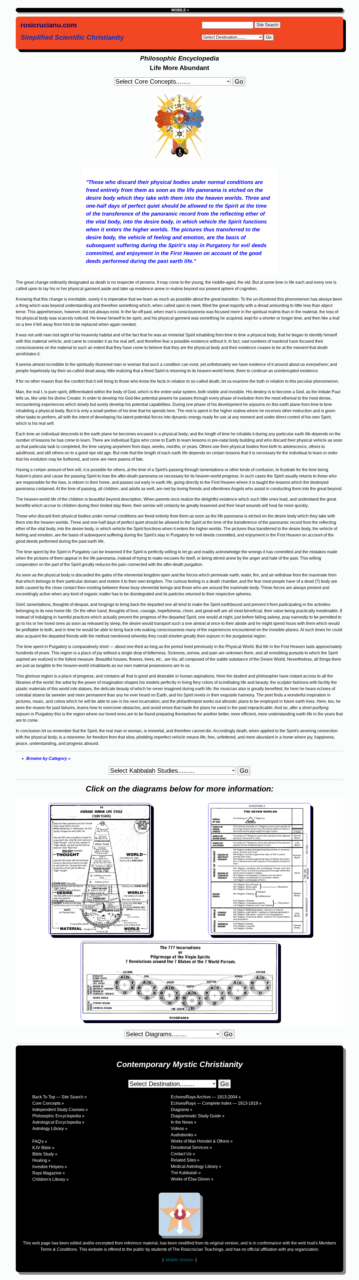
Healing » (41, 1160)
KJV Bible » (43, 1147)
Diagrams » (181, 1109)
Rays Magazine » (48, 1173)
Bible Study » (44, 1154)
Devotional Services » (191, 1147)
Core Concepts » (48, 1103)
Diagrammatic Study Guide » (197, 1116)
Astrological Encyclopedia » (58, 1122)
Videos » (179, 1128)
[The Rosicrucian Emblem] (179, 1214)
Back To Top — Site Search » (59, 1097)
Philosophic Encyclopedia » (58, 1116)
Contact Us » (183, 1154)
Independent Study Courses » (60, 1109)
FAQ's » (39, 1141)
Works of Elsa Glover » (192, 1179)
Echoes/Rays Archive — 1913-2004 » (206, 1097)
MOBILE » (179, 10)
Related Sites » (185, 1160)
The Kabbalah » (186, 1173)
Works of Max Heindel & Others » (202, 1141)
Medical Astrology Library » (196, 1166)
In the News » (183, 1122)
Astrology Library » (49, 1128)
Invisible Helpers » (49, 1166)
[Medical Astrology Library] (95, 1135)
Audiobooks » (184, 1135)
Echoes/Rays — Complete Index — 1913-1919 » (216, 1103)
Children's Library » (50, 1179)
